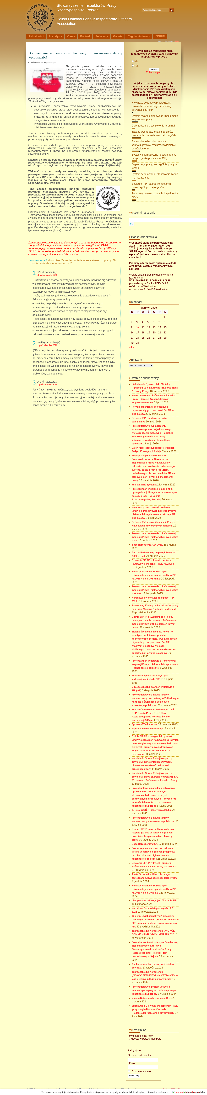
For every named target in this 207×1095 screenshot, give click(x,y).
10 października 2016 (47, 275)
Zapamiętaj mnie (141, 1071)
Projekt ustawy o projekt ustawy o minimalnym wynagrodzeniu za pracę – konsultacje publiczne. (154, 990)
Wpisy (160, 41)
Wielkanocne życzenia (144, 484)
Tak (136, 65)
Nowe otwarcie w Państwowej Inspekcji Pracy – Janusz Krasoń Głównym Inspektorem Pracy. (154, 399)
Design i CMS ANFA (171, 1089)
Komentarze (170, 41)
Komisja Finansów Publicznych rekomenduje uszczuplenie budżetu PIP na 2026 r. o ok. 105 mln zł (154, 575)
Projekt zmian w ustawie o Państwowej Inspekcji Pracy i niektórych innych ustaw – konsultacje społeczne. (155, 664)
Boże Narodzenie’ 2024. (145, 844)
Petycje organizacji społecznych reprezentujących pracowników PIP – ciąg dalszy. (153, 410)
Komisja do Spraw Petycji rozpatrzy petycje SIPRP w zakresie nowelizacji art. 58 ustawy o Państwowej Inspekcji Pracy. (155, 777)
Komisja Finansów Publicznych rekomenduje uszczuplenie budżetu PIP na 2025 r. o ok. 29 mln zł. (154, 889)
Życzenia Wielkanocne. (144, 724)
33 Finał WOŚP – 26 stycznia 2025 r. (152, 810)
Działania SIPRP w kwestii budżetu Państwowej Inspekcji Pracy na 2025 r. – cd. (154, 866)
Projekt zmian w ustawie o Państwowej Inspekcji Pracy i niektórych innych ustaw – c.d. (155, 537)
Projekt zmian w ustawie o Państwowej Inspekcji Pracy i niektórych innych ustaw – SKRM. (155, 590)
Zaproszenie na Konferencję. (148, 728)
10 (137, 327)
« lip (131, 347)
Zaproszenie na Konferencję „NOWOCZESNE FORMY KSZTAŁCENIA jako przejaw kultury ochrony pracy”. (155, 975)
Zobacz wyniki (154, 72)
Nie (136, 61)
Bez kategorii (51, 62)
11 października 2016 (47, 345)
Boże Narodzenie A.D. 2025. (147, 544)
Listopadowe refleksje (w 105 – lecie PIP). (155, 900)
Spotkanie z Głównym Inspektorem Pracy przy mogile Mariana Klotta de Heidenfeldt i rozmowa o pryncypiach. (155, 1009)
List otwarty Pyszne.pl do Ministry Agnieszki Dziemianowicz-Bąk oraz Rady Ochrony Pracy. (155, 388)
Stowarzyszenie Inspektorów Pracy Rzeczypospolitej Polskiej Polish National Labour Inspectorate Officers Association (94, 14)
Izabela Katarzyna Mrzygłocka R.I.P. (152, 998)
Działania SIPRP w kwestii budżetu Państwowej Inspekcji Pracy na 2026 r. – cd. (154, 564)
